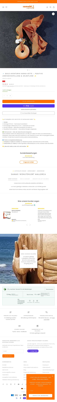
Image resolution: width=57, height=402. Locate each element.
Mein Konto (5, 370)
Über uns (26, 365)
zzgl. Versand (10, 86)
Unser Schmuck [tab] (12, 179)
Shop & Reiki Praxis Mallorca (31, 367)
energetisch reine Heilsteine (9, 377)
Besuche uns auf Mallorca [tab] (41, 179)
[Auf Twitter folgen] (7, 384)
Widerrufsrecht (46, 367)
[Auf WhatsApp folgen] (26, 384)
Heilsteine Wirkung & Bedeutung (10, 379)
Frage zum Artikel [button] (28, 162)
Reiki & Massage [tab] (25, 179)
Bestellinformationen (7, 367)
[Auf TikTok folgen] (22, 384)
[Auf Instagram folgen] (11, 384)
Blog (25, 370)
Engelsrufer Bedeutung (30, 372)
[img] (28, 203)
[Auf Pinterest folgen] (14, 384)
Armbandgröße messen (8, 372)
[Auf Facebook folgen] (3, 384)
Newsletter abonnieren (40, 395)
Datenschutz (46, 372)
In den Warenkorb (28, 101)
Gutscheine (5, 375)
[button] (27, 225)
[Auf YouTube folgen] (18, 384)
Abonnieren (8, 356)
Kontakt (4, 365)
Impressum (46, 365)
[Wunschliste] (6, 7)
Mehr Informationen (49, 289)
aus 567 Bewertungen (27, 205)
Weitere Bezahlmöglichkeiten (28, 109)
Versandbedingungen (48, 370)
